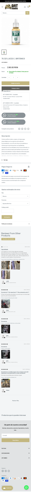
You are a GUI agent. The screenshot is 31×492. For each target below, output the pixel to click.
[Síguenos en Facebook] (3, 471)
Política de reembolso (7, 223)
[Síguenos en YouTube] (9, 471)
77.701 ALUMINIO (7, 348)
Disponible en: (7, 91)
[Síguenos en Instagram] (6, 471)
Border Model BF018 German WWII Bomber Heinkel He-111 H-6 (14, 259)
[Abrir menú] (2, 6)
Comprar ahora (15, 88)
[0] (28, 7)
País (3, 193)
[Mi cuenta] (25, 7)
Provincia (4, 200)
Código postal (5, 207)
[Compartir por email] (28, 129)
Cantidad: (4, 77)
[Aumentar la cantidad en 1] (17, 77)
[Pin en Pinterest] (22, 129)
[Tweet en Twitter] (25, 129)
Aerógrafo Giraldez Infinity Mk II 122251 (10, 297)
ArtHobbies (4, 62)
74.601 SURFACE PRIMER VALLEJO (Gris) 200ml (12, 323)
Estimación (7, 217)
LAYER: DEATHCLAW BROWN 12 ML (10, 377)
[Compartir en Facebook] (19, 129)
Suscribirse (16, 440)
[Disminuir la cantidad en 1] (9, 77)
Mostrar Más (15, 400)
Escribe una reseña (8, 239)
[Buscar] (27, 13)
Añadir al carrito (15, 83)
